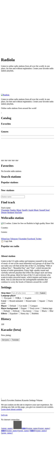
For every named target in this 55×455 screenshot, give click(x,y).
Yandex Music (15, 210)
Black (44, 311)
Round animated (16, 301)
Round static (31, 301)
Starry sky (25, 313)
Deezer (4, 212)
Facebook (31, 239)
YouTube (18, 212)
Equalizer (14, 313)
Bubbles (35, 313)
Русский (8, 298)
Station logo (47, 308)
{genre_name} (7, 428)
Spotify (25, 210)
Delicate (16, 311)
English (28, 298)
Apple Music (33, 210)
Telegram (14, 239)
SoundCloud (44, 210)
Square (42, 301)
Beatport (10, 212)
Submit (42, 293)
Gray (37, 311)
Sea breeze (27, 311)
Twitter (38, 239)
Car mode (23, 306)
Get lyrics (5, 340)
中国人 (18, 298)
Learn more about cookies (11, 409)
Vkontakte (5, 210)
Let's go (4, 415)
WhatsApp (5, 239)
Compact (33, 306)
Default (13, 306)
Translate (15, 340)
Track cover (34, 308)
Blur (51, 311)
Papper (24, 308)
